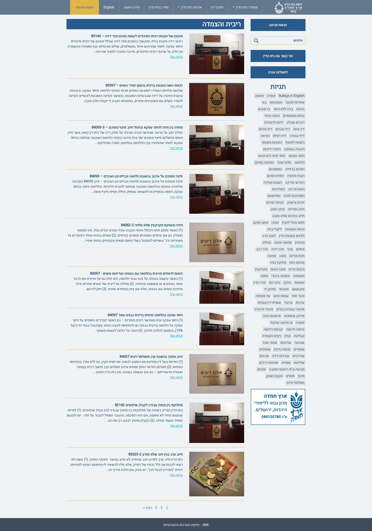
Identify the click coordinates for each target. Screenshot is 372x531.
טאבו (275, 222)
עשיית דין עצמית (269, 302)
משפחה (298, 276)
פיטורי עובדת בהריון (290, 309)
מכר (290, 249)
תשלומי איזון (295, 382)
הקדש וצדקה (294, 182)
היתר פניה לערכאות (271, 155)
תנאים (290, 376)
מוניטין (299, 242)
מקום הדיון (296, 269)
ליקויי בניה (274, 229)
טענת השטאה (294, 229)
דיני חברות (283, 129)
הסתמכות (275, 169)
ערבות (300, 302)
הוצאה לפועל (294, 142)
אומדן (271, 95)
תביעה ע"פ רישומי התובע (286, 369)
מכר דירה (277, 249)
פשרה (300, 322)
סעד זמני (298, 296)
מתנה (264, 276)
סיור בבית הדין (159, 7)
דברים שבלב (295, 122)
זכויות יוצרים (275, 202)
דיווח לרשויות (273, 122)
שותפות (265, 349)
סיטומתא (298, 289)
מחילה (266, 242)
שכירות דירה (280, 356)
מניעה (272, 256)
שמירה (286, 362)
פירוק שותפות (294, 316)
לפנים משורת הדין (291, 235)
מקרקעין (261, 269)
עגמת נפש (280, 296)
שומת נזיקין (282, 349)
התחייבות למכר (294, 195)
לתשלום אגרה (278, 72)
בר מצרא (264, 109)
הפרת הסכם (275, 175)
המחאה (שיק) (264, 162)
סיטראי (284, 289)
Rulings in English (291, 95)
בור (264, 102)
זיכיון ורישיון (295, 202)
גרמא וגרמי (272, 115)
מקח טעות (278, 269)
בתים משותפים (293, 115)
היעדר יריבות (272, 149)
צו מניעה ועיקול (281, 322)
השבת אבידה (273, 182)
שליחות (299, 362)
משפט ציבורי (280, 276)
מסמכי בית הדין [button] (246, 7)
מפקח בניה (278, 262)
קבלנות (299, 336)
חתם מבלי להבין (293, 222)
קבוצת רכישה (273, 329)
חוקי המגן (278, 209)
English (109, 7)
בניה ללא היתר (283, 109)
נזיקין (287, 282)
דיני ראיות (279, 135)
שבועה (299, 342)
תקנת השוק (274, 376)
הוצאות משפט (272, 142)
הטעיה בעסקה (294, 149)
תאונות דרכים (268, 362)
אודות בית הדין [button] (191, 7)
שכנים (264, 356)
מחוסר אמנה (283, 242)
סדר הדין (259, 282)
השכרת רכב (296, 189)
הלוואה (299, 162)
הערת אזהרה (295, 175)
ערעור (288, 302)
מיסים (300, 249)
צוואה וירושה (295, 329)
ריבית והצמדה (271, 336)
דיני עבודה (297, 135)
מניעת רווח (296, 262)
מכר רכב (262, 249)
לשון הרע (269, 235)
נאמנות (299, 282)
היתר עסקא (296, 155)
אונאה (259, 95)
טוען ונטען (260, 222)
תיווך (301, 376)
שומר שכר (269, 342)
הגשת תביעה (84, 7)
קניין (287, 336)
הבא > (147, 507)
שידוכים (298, 356)
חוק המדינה (296, 209)
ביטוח (300, 109)
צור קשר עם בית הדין (278, 56)
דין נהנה (298, 129)
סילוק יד (270, 289)
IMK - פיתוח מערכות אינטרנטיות (186, 525)
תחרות (261, 369)
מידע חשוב (132, 7)
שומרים (299, 349)
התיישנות (274, 195)
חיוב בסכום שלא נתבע (288, 215)
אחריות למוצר (294, 102)
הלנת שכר (284, 162)
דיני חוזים (265, 129)
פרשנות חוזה (272, 316)
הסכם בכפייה (294, 169)
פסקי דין (217, 7)
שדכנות (285, 342)
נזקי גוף (274, 282)
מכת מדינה (296, 256)
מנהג (282, 256)
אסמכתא (276, 102)
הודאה (265, 135)
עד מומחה (263, 296)
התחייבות (278, 189)
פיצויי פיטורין (263, 309)
